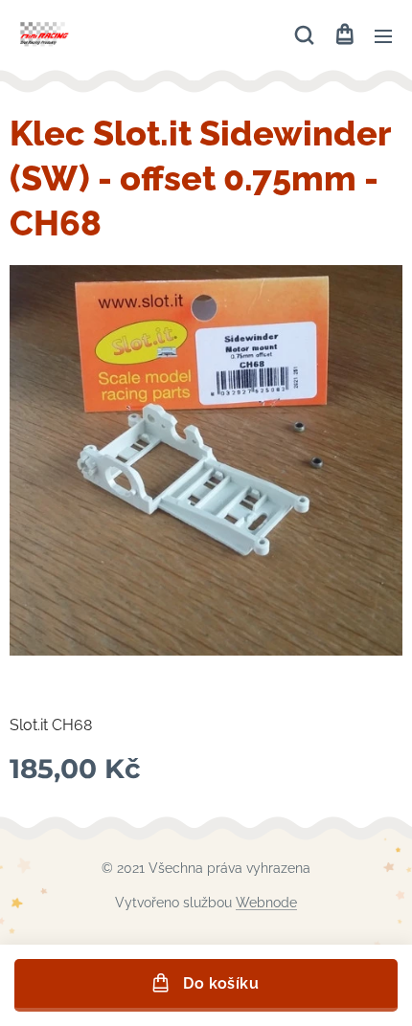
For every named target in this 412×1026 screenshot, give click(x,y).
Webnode (266, 902)
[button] (304, 35)
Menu (383, 35)
